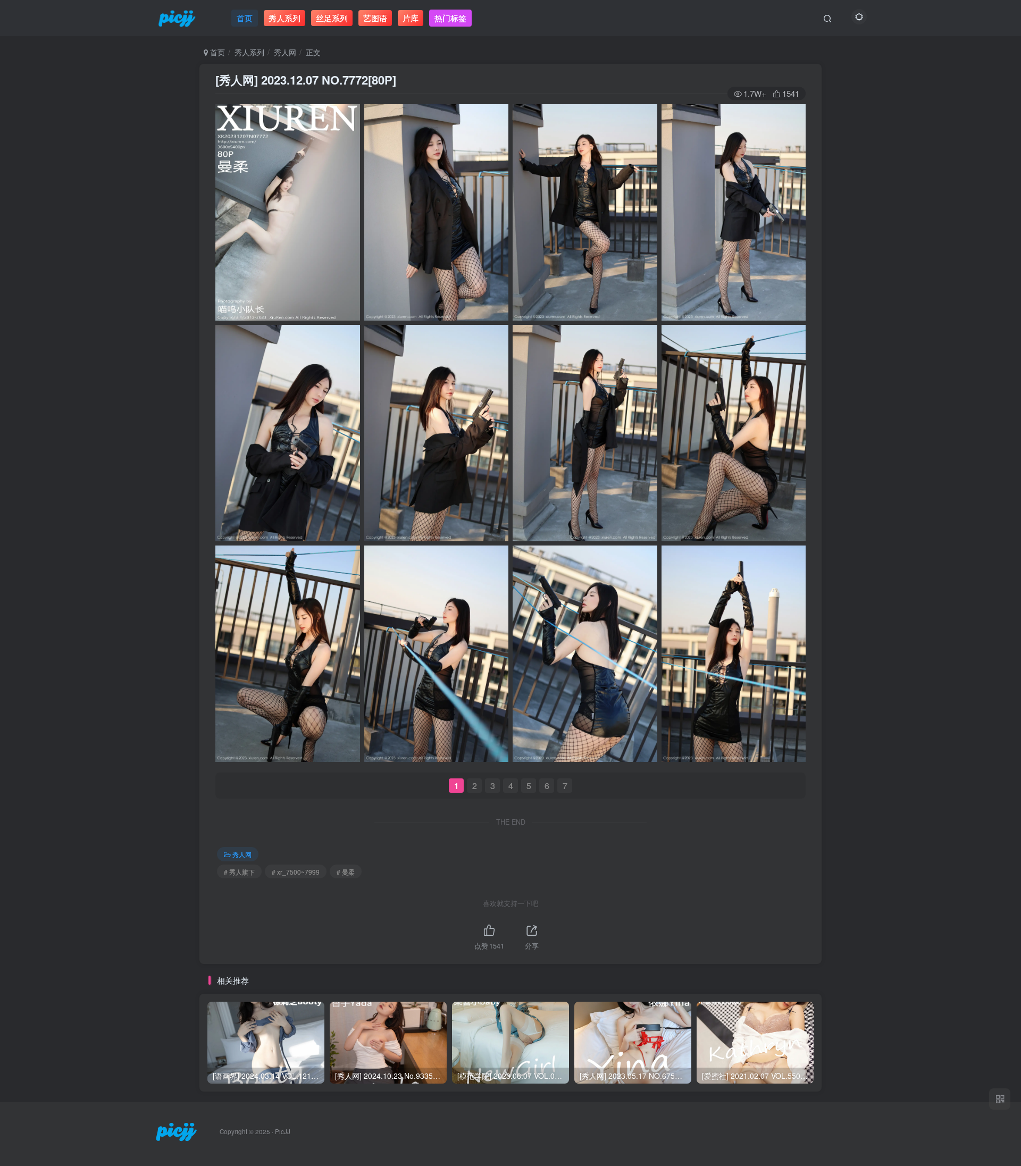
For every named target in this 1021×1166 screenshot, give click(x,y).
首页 (216, 52)
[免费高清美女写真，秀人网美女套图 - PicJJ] (176, 1131)
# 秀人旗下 (239, 871)
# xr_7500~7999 (296, 871)
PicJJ (282, 1131)
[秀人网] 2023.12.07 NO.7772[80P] (305, 79)
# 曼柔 (346, 871)
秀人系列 (249, 52)
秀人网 (285, 52)
